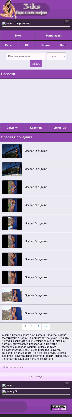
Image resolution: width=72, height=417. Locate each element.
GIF (27, 45)
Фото (63, 45)
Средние (12, 127)
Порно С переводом (18, 23)
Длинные (60, 127)
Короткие (36, 127)
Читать (45, 45)
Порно (9, 385)
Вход (18, 35)
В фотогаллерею (13, 367)
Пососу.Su (12, 391)
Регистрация (54, 35)
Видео (9, 45)
